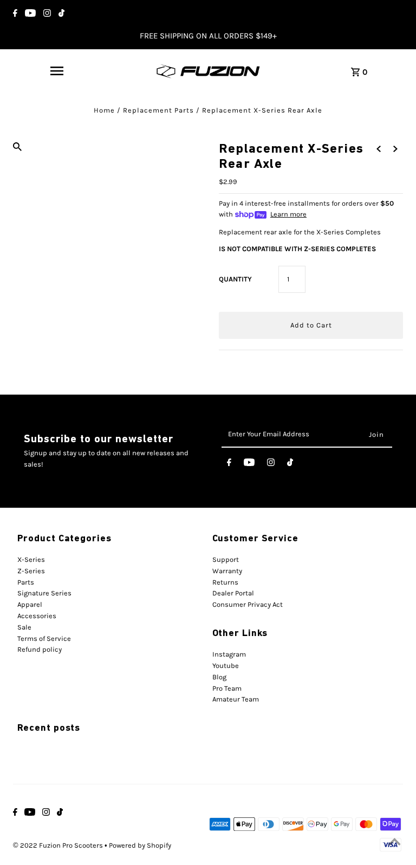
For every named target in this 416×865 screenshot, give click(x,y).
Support (225, 559)
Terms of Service (44, 638)
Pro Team (227, 688)
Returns (225, 582)
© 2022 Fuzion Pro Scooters (59, 845)
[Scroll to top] (394, 843)
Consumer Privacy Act (247, 604)
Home (104, 110)
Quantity (235, 279)
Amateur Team (235, 699)
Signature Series (44, 593)
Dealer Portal (233, 593)
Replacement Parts (158, 110)
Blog (219, 677)
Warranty (227, 571)
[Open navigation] (57, 70)
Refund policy (39, 649)
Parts (25, 582)
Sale (24, 627)
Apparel (29, 604)
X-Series (31, 559)
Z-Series (31, 571)
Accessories (36, 616)
